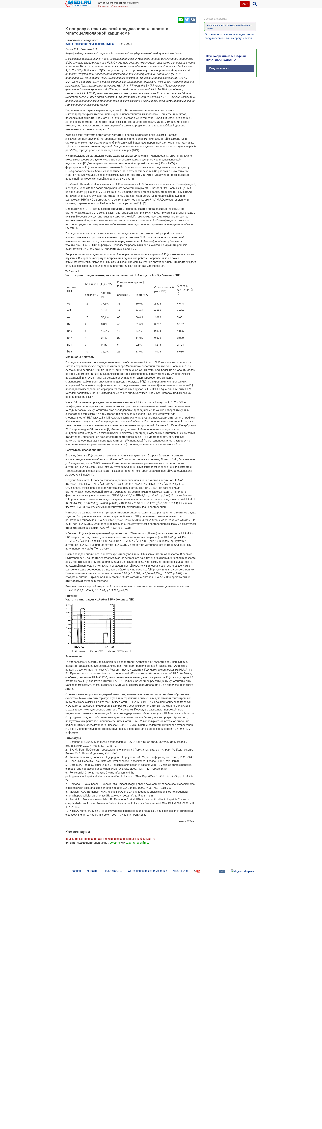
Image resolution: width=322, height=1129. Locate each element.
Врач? (245, 4)
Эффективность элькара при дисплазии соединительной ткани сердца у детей (229, 36)
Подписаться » (219, 68)
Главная (75, 871)
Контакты (92, 871)
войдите (115, 842)
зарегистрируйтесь (137, 842)
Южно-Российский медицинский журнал (90, 44)
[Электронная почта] (181, 22)
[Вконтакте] (193, 22)
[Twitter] (187, 22)
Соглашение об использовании (113, 6)
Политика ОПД (113, 871)
